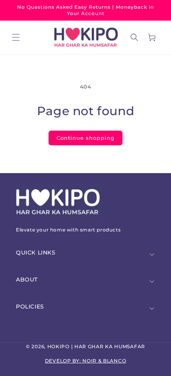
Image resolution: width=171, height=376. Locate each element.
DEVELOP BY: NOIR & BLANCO (85, 361)
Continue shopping (85, 138)
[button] (16, 37)
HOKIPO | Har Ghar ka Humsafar (96, 346)
